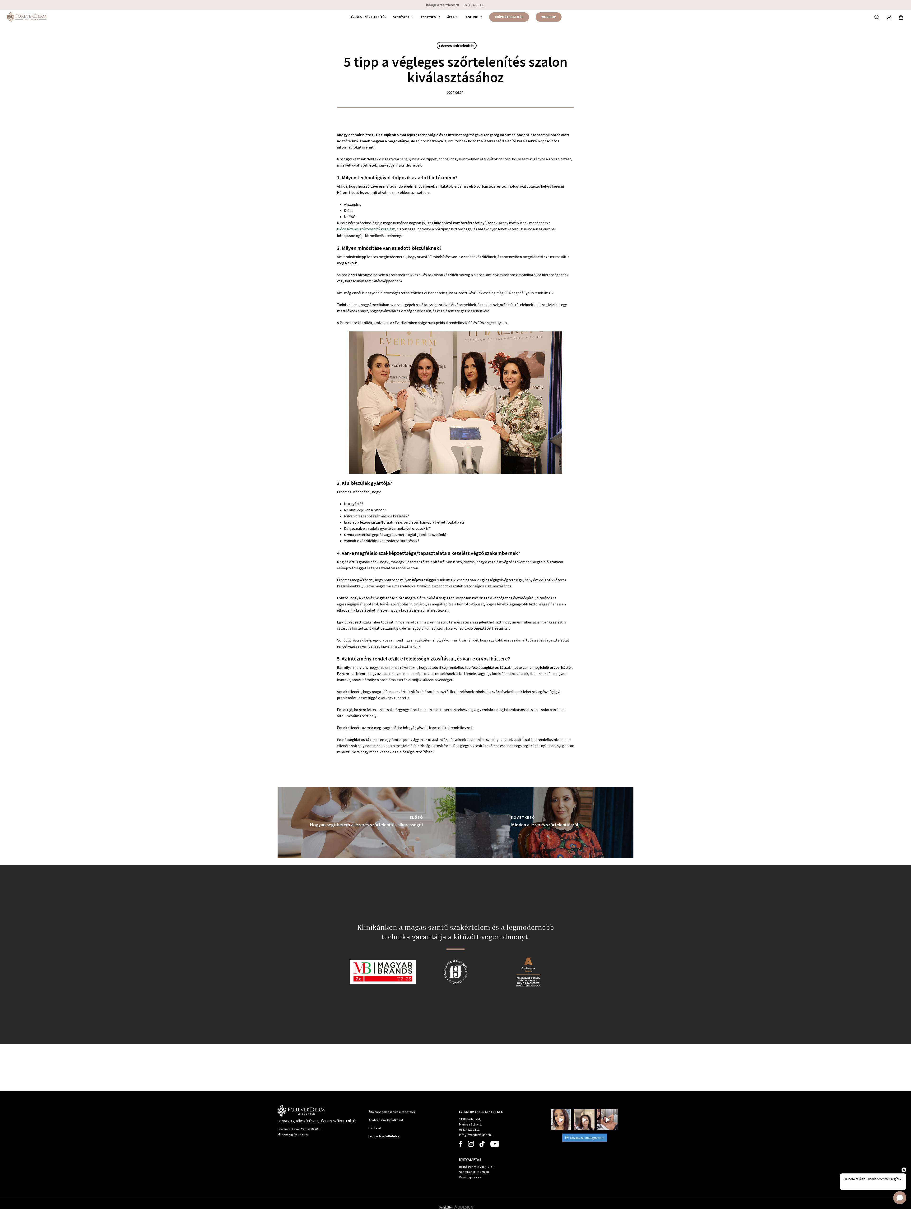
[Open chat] (899, 1197)
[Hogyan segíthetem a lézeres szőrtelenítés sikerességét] (367, 822)
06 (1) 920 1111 (469, 1129)
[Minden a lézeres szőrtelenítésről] (544, 822)
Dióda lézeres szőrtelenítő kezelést (366, 229)
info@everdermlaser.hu (476, 1135)
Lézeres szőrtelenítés (456, 45)
